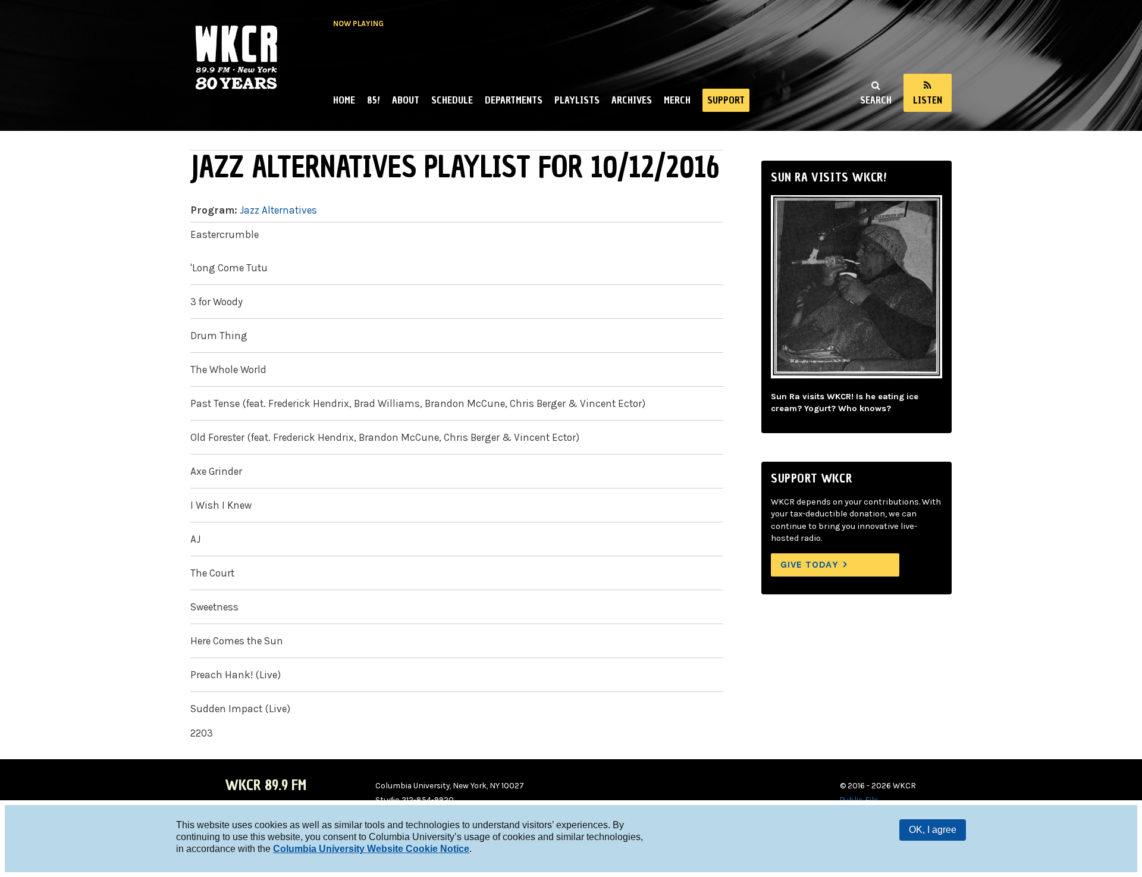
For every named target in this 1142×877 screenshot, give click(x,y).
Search (876, 100)
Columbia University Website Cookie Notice (371, 849)
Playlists (577, 100)
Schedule (452, 100)
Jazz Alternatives (278, 210)
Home (344, 100)
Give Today (809, 564)
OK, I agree (932, 830)
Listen (927, 100)
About (405, 100)
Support (726, 100)
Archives (631, 100)
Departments (513, 100)
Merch (677, 100)
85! (373, 100)
